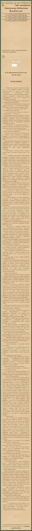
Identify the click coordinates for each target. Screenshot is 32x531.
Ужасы (13, 50)
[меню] (3, 5)
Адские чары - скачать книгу (9, 52)
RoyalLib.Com (5, 50)
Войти (17, 5)
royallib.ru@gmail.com (18, 526)
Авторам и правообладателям (20, 527)
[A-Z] (22, 15)
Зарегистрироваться (25, 5)
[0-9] (25, 15)
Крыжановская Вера (21, 50)
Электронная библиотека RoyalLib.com (16, 9)
